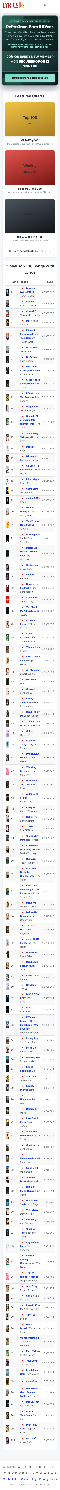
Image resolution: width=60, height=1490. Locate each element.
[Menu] (54, 5)
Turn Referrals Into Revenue (30, 78)
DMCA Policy (28, 1479)
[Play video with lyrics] (22, 288)
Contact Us (10, 1479)
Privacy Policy (48, 1479)
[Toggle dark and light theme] (45, 5)
